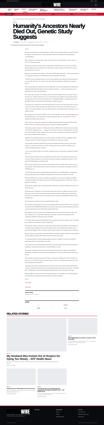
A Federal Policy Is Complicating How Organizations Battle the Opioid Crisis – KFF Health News (51, 390)
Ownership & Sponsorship (83, 414)
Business (24, 9)
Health (8, 353)
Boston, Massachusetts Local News (44, 10)
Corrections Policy (81, 412)
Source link (28, 287)
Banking (25, 11)
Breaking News (16, 10)
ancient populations (71, 114)
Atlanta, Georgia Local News (33, 10)
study (53, 81)
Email (65, 308)
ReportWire (16, 42)
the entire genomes (45, 124)
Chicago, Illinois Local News (73, 10)
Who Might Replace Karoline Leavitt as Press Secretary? (82, 338)
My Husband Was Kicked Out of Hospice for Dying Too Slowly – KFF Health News (33, 357)
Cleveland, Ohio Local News (84, 10)
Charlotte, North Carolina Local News (59, 10)
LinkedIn (38, 308)
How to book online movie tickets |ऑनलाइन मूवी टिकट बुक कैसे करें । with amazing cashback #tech (33, 14)
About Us (58, 412)
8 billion (31, 56)
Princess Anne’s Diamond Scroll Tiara (62, 14)
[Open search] (95, 4)
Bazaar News (10, 10)
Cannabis (93, 9)
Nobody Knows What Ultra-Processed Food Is (21, 388)
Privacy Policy (81, 416)
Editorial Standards (60, 416)
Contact (57, 414)
